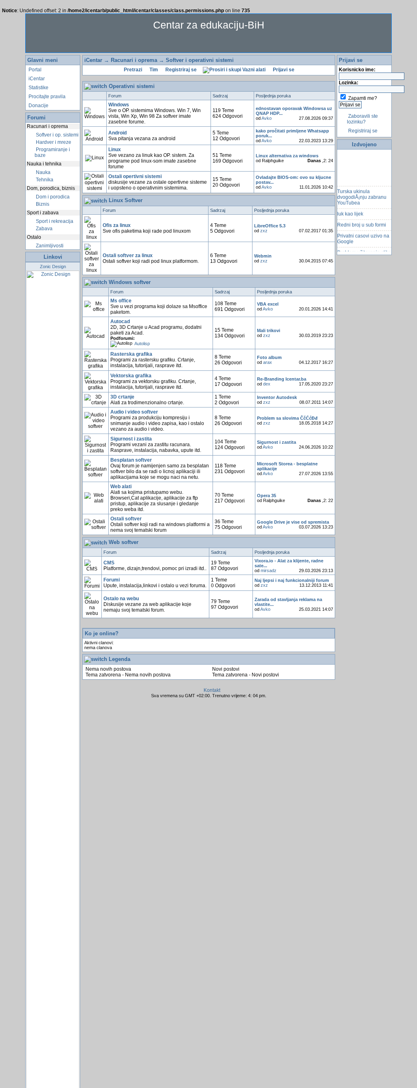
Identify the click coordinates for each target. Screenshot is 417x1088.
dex (266, 383)
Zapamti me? (362, 98)
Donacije (37, 105)
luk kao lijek (350, 211)
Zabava (44, 228)
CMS (108, 563)
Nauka (42, 172)
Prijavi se (283, 70)
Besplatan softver (131, 460)
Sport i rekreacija (54, 221)
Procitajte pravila (46, 96)
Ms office (121, 301)
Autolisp (142, 343)
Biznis (42, 204)
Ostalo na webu (121, 598)
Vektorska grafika (130, 376)
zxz (264, 230)
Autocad (120, 321)
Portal (34, 70)
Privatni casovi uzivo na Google (363, 235)
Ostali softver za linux (128, 255)
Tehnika (44, 180)
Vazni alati (253, 70)
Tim (153, 70)
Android (117, 133)
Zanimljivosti (49, 246)
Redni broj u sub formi (361, 222)
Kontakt (212, 690)
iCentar (36, 78)
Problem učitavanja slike (364, 249)
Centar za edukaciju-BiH (208, 25)
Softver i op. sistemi (57, 135)
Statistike (37, 87)
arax (267, 362)
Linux (114, 149)
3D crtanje (122, 397)
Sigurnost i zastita (131, 439)
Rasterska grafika (131, 354)
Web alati (121, 486)
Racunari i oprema (134, 60)
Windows (118, 105)
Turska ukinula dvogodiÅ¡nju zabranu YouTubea (361, 194)
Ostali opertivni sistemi (135, 176)
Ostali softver (126, 519)
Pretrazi (132, 70)
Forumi (111, 580)
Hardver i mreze (53, 142)
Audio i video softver (134, 412)
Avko (266, 118)
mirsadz (269, 570)
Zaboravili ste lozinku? (362, 119)
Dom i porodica (52, 197)
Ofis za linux (117, 225)
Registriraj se (180, 70)
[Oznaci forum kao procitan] (94, 113)
